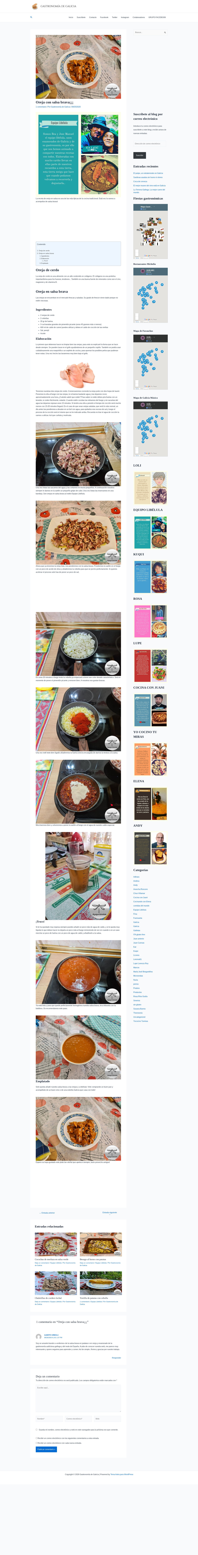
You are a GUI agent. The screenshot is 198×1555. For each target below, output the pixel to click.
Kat (134, 947)
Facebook (104, 17)
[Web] (107, 1419)
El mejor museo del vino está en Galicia (149, 186)
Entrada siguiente (110, 1213)
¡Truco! (45, 260)
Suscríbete (81, 17)
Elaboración (45, 258)
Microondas (138, 976)
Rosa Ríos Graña (140, 996)
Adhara (136, 877)
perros (136, 984)
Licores (136, 955)
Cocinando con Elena (142, 902)
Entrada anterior (47, 1213)
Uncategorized (139, 1017)
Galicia (136, 922)
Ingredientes (45, 256)
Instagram (125, 17)
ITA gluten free (139, 935)
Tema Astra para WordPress (121, 1474)
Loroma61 (137, 959)
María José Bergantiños (143, 972)
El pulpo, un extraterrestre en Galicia (148, 173)
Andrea (136, 881)
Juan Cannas (138, 943)
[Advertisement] (78, 225)
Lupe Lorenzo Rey (140, 963)
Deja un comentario (42, 1263)
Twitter (114, 17)
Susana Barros (139, 1009)
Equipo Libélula (56, 1263)
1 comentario (41, 107)
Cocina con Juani (140, 897)
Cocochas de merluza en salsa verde (51, 1259)
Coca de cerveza (140, 181)
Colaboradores (139, 17)
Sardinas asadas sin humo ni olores (147, 177)
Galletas (136, 930)
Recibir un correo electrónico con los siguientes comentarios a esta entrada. (68, 1438)
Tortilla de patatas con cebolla (94, 1298)
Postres (136, 988)
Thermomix (138, 1013)
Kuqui (135, 951)
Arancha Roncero (140, 889)
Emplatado (44, 263)
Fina (135, 914)
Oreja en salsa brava (46, 253)
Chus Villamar (139, 893)
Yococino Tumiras (140, 1021)
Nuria (135, 980)
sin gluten (137, 1005)
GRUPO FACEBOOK (157, 17)
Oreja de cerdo (44, 250)
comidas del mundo (141, 906)
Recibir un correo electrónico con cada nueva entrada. (60, 1443)
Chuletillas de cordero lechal (48, 1298)
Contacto (92, 17)
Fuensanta (137, 918)
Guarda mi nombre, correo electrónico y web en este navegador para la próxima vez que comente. (78, 1430)
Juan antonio (138, 939)
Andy (135, 885)
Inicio (71, 17)
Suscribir (139, 155)
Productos (137, 992)
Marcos (136, 968)
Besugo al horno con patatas (93, 1259)
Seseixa (136, 1001)
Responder (116, 1358)
